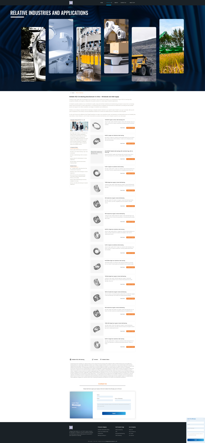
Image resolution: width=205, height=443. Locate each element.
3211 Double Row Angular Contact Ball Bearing (114, 198)
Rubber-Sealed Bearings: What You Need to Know (78, 155)
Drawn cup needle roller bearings (103, 431)
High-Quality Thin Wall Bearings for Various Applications (78, 159)
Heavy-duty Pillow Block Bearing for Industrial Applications (79, 183)
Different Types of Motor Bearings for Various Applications (79, 172)
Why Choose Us (132, 431)
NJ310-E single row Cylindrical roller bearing (114, 166)
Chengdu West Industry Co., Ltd (111, 441)
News (116, 2)
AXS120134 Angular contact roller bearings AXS (115, 120)
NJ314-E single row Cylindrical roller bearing (114, 245)
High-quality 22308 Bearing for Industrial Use (79, 149)
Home (101, 2)
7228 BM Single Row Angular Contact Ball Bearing (115, 276)
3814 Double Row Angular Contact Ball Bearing (115, 213)
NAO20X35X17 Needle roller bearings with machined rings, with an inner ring (119, 151)
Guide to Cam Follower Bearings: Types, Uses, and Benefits (79, 152)
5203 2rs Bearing (119, 429)
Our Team (131, 433)
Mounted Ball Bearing (120, 433)
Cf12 (116, 431)
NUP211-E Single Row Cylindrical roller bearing (114, 339)
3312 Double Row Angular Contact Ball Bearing (115, 307)
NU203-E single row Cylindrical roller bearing (114, 135)
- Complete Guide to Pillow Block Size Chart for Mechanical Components (78, 169)
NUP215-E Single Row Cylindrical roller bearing (114, 229)
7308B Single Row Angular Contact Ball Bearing (115, 182)
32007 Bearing (118, 435)
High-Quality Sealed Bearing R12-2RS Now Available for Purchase (78, 180)
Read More (122, 128)
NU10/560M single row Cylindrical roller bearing (115, 260)
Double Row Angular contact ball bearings (104, 433)
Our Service (131, 435)
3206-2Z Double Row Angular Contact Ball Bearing (115, 292)
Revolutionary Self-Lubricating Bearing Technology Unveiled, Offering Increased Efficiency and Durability (77, 176)
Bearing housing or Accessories (102, 435)
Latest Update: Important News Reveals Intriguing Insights (77, 162)
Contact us (123, 2)
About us (132, 2)
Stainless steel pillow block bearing (103, 429)
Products (109, 2)
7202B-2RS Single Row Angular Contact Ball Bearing (116, 323)
